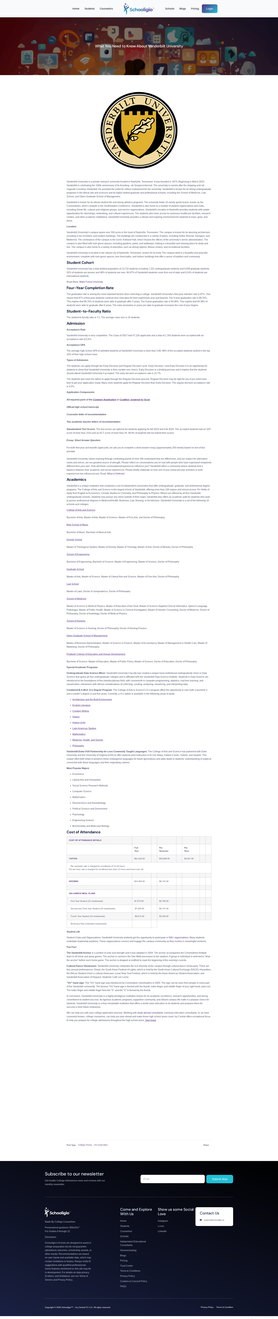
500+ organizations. (179, 937)
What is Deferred (115, 473)
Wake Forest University (91, 282)
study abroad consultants (150, 1013)
